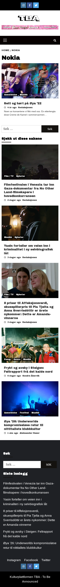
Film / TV (8, 176)
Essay (7, 359)
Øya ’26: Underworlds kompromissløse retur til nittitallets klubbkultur (23, 425)
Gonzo (16, 359)
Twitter (45, 560)
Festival (24, 413)
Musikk (24, 95)
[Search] (55, 41)
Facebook (31, 560)
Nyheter (20, 176)
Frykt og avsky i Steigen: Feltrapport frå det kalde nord (28, 534)
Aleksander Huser (30, 433)
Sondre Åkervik (30, 376)
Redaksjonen (25, 107)
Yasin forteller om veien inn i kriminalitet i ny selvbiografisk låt (28, 249)
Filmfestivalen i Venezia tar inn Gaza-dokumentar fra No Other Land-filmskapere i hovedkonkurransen (28, 488)
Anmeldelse (10, 95)
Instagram (14, 560)
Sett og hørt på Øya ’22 (22, 103)
